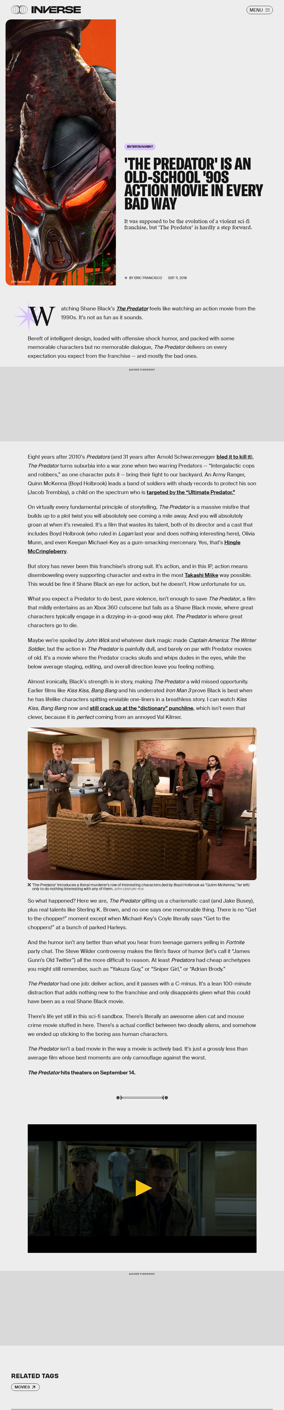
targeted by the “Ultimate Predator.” (191, 492)
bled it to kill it (234, 456)
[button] (142, 1188)
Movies (22, 1387)
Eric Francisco (148, 278)
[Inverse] (56, 9)
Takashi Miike (201, 575)
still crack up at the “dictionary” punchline (141, 708)
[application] (142, 1188)
